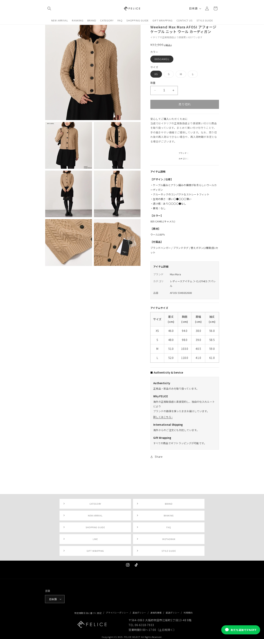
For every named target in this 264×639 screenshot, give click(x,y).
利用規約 (188, 612)
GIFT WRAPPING (95, 550)
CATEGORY (95, 503)
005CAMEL (163, 60)
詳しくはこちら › (163, 417)
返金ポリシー (139, 612)
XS (157, 75)
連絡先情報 (156, 612)
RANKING (169, 515)
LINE (95, 539)
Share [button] (159, 456)
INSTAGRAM (168, 539)
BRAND (169, 503)
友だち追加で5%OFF (244, 630)
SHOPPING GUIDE (95, 527)
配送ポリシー (172, 612)
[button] (49, 8)
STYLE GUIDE (169, 550)
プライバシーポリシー (117, 612)
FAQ (168, 527)
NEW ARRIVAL (95, 515)
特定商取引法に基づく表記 (87, 612)
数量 (153, 83)
